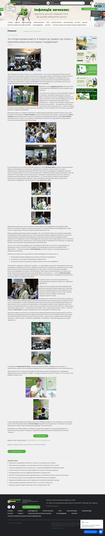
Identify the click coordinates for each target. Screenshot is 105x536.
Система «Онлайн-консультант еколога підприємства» (69, 25)
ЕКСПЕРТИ (77, 22)
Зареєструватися (54, 3)
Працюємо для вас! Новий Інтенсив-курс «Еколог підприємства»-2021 (29, 485)
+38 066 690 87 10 (78, 503)
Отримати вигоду (89, 9)
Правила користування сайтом (57, 528)
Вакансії (84, 22)
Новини (17, 22)
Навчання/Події (68, 22)
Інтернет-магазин (38, 22)
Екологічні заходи (13, 35)
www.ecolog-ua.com (77, 523)
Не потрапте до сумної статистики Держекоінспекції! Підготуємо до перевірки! (32, 477)
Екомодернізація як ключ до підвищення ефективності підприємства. (29, 473)
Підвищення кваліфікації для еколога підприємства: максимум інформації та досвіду (34, 480)
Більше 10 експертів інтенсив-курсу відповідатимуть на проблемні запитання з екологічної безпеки (38, 475)
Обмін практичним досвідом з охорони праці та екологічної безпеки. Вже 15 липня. (34, 465)
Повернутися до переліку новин (32, 31)
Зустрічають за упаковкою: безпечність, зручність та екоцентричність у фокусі (32, 463)
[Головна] (14, 3)
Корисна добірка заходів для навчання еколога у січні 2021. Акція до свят (31, 482)
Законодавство (26, 22)
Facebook (43, 444)
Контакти (48, 25)
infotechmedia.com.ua (52, 506)
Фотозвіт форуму (41, 436)
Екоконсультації (56, 22)
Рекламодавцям (38, 25)
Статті (48, 22)
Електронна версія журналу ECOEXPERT (19, 25)
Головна (10, 22)
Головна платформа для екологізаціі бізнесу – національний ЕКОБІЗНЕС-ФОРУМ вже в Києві (36, 468)
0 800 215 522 (52, 503)
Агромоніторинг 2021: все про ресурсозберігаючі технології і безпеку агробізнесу (33, 470)
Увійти (52, 2)
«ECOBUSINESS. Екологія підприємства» (38, 440)
